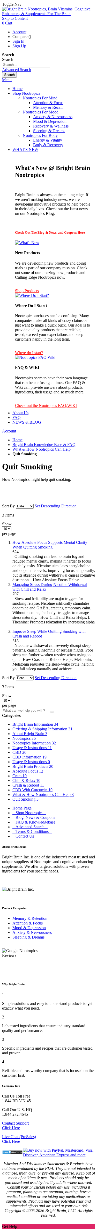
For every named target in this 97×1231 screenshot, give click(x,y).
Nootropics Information (34, 743)
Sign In (18, 41)
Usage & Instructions (32, 747)
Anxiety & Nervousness (32, 932)
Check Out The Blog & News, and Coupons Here (50, 232)
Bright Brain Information (35, 724)
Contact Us (23, 836)
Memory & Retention (29, 918)
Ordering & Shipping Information (42, 729)
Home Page (23, 808)
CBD (19, 752)
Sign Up (19, 46)
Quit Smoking (25, 799)
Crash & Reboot (28, 785)
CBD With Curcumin (32, 790)
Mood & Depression (29, 928)
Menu (7, 80)
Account (19, 32)
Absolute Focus (27, 771)
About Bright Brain (29, 733)
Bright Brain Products (32, 766)
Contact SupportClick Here (15, 1125)
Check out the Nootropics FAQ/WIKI (46, 405)
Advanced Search (16, 69)
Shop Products (27, 291)
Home (17, 440)
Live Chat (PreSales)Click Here (19, 1139)
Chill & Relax (26, 780)
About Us (20, 413)
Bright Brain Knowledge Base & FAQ (44, 444)
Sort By (8, 506)
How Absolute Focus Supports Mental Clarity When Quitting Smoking (49, 544)
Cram (19, 776)
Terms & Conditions (32, 831)
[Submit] (52, 711)
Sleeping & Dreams (28, 937)
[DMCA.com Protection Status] (12, 1152)
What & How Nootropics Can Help (41, 449)
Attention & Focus (27, 923)
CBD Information (29, 757)
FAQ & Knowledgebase (35, 822)
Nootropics (24, 738)
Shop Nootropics (29, 813)
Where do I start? (29, 352)
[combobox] (26, 64)
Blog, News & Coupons (35, 817)
